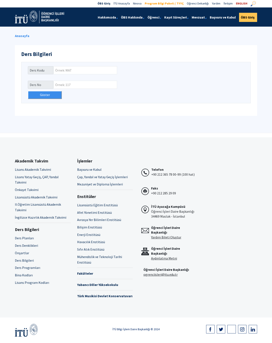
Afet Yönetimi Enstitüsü (94, 212)
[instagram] (242, 329)
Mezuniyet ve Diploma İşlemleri (100, 184)
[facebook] (210, 329)
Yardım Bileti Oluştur (166, 237)
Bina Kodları (24, 275)
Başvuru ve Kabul (89, 169)
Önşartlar (22, 253)
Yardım (216, 3)
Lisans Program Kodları (32, 282)
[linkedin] (253, 329)
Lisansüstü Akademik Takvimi (36, 197)
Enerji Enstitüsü (88, 234)
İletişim (228, 3)
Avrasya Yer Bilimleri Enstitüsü (99, 220)
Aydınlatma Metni (164, 258)
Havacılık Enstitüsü (91, 242)
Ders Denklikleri (26, 245)
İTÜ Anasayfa (121, 3)
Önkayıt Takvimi (26, 190)
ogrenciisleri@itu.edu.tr (160, 274)
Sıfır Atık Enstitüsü (90, 249)
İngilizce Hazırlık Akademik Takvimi (40, 217)
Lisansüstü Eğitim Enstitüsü (97, 205)
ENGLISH (241, 3)
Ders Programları (27, 268)
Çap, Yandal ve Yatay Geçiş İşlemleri (102, 177)
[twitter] (221, 329)
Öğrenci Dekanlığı (198, 3)
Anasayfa (22, 36)
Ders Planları (24, 238)
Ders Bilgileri (24, 260)
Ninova (137, 3)
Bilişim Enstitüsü (89, 227)
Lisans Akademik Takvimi (33, 169)
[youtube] (231, 329)
